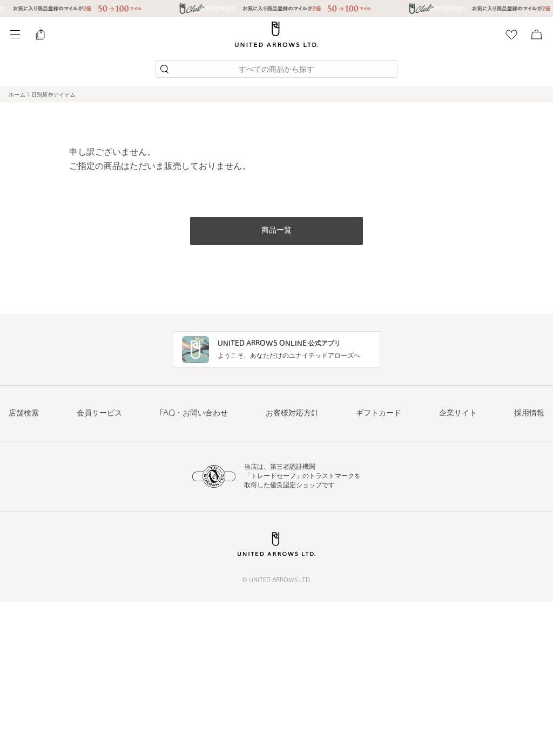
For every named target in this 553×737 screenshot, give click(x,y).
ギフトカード (378, 414)
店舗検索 (24, 414)
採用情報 (529, 414)
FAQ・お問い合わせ (193, 414)
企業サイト (458, 414)
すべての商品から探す (276, 70)
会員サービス (99, 414)
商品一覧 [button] (276, 231)
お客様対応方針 (292, 414)
